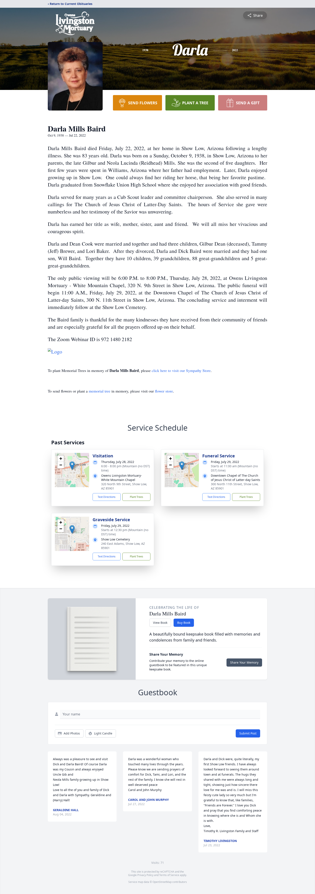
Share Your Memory (244, 662)
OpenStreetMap (162, 882)
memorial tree (99, 391)
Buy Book (183, 623)
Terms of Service (169, 875)
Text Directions (107, 497)
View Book (160, 623)
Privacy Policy (145, 875)
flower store (164, 391)
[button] (72, 465)
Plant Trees (136, 497)
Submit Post (247, 733)
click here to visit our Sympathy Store (181, 370)
